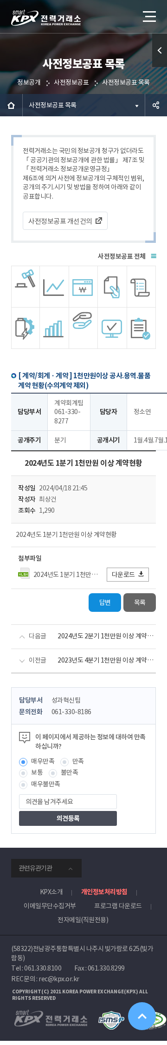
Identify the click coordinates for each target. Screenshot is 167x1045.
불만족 (69, 772)
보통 (37, 772)
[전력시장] (54, 287)
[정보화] (112, 328)
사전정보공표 (71, 82)
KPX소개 (51, 892)
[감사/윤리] (25, 328)
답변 (105, 602)
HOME (11, 105)
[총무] (141, 287)
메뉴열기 (148, 16)
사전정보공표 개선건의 (60, 221)
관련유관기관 (35, 868)
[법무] (141, 328)
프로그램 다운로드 (118, 906)
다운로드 (123, 574)
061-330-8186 (71, 712)
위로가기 (142, 1016)
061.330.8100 (42, 968)
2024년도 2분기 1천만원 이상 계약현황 (107, 636)
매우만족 (42, 761)
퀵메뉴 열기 (159, 50)
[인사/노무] (54, 328)
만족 (78, 761)
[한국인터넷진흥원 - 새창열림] (111, 1015)
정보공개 (28, 82)
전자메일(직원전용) (83, 920)
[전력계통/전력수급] (25, 287)
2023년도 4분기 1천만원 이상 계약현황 (107, 660)
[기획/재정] (83, 287)
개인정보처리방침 (104, 892)
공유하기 (156, 105)
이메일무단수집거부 (50, 906)
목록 (140, 602)
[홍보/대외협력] (83, 328)
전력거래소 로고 (46, 17)
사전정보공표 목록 (126, 82)
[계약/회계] (112, 287)
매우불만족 (45, 784)
